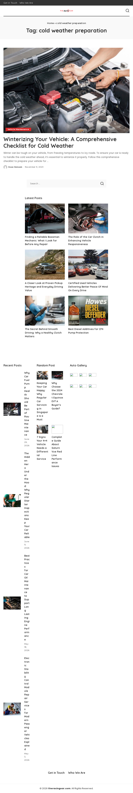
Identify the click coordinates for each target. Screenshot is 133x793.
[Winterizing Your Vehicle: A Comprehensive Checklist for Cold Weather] (66, 90)
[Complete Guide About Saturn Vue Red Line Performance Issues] (57, 429)
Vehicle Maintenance (18, 129)
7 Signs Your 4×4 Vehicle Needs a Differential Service (42, 447)
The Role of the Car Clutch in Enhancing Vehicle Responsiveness (86, 240)
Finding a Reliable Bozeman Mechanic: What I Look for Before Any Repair (42, 240)
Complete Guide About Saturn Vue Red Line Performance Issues (57, 451)
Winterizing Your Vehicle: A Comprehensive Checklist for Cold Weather (60, 142)
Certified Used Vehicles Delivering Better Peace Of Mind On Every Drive (88, 287)
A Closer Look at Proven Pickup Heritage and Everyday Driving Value (44, 287)
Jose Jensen (15, 167)
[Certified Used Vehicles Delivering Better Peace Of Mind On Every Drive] (88, 265)
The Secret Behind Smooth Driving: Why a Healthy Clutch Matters (43, 333)
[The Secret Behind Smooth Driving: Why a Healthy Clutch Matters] (45, 311)
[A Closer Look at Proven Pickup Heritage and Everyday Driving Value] (45, 265)
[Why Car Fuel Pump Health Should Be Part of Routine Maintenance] (12, 409)
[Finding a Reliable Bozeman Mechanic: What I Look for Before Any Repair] (45, 219)
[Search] (127, 11)
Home (50, 23)
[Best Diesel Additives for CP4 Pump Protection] (88, 311)
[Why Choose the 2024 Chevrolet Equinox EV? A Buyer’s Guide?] (57, 375)
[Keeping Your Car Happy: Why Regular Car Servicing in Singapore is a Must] (42, 375)
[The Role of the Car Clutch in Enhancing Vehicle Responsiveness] (88, 219)
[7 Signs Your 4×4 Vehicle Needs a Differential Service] (42, 429)
